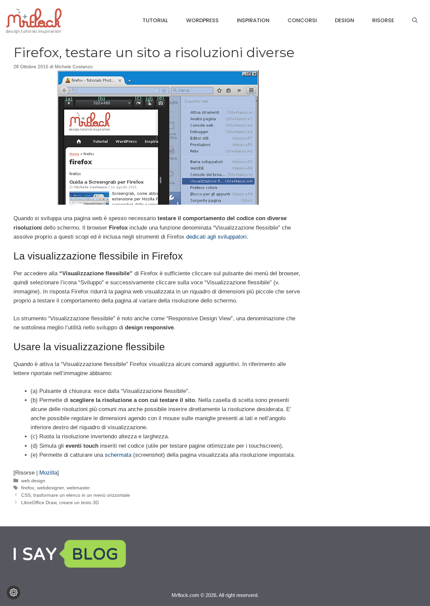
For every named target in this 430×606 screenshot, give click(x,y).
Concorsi (302, 20)
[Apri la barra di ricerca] (415, 20)
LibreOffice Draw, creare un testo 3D (60, 502)
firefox (27, 487)
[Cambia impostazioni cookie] (13, 592)
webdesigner (50, 487)
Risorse (383, 20)
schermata (118, 455)
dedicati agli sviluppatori (216, 237)
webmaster (78, 487)
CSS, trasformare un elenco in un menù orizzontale (75, 495)
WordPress (202, 20)
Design (344, 20)
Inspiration (253, 20)
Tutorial (155, 20)
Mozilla (48, 473)
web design (33, 480)
